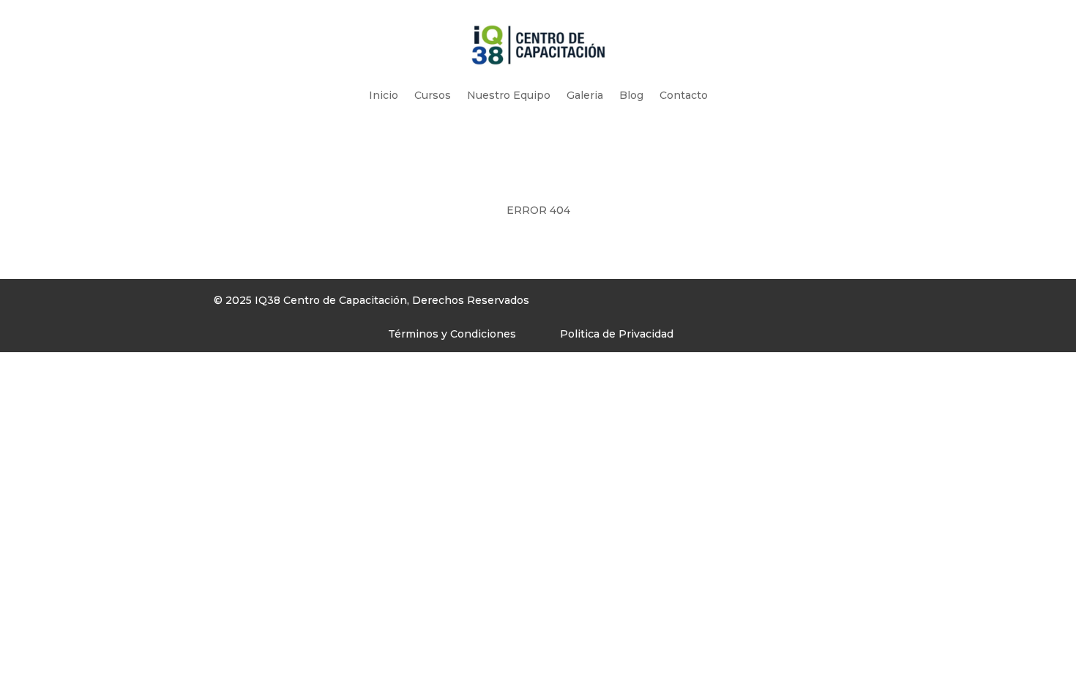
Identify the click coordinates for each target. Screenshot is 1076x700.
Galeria (585, 95)
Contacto (684, 95)
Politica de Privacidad (616, 333)
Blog (631, 95)
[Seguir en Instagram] (684, 304)
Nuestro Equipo (508, 95)
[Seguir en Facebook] (655, 304)
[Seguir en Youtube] (713, 304)
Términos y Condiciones (452, 333)
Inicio (383, 95)
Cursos (432, 95)
